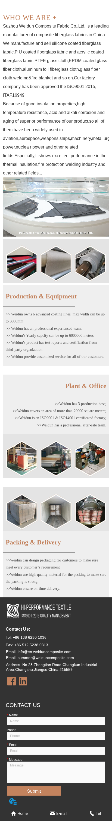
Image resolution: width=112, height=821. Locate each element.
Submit (34, 791)
